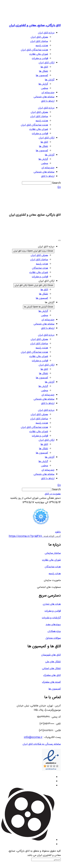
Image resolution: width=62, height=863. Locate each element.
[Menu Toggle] (59, 240)
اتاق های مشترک (52, 675)
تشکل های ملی (53, 662)
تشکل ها (43, 71)
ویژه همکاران (54, 631)
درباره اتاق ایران (46, 33)
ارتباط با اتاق (47, 101)
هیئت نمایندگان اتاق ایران (34, 50)
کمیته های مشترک (51, 682)
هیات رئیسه (55, 573)
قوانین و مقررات (40, 58)
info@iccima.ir (33, 737)
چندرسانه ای (47, 92)
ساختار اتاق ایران (39, 41)
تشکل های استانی (51, 668)
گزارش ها (49, 80)
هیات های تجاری (52, 604)
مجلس (44, 88)
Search (56, 183)
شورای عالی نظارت (38, 54)
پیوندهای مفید (53, 624)
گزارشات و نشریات (51, 618)
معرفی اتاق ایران (39, 37)
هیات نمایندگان (53, 567)
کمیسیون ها (42, 75)
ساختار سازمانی (53, 553)
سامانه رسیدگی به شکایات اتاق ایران (42, 744)
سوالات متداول (53, 638)
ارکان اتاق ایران (46, 63)
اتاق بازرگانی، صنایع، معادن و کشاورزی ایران (35, 25)
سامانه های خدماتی (44, 97)
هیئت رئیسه (42, 45)
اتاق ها (44, 67)
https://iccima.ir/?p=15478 (35, 536)
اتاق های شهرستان (51, 655)
